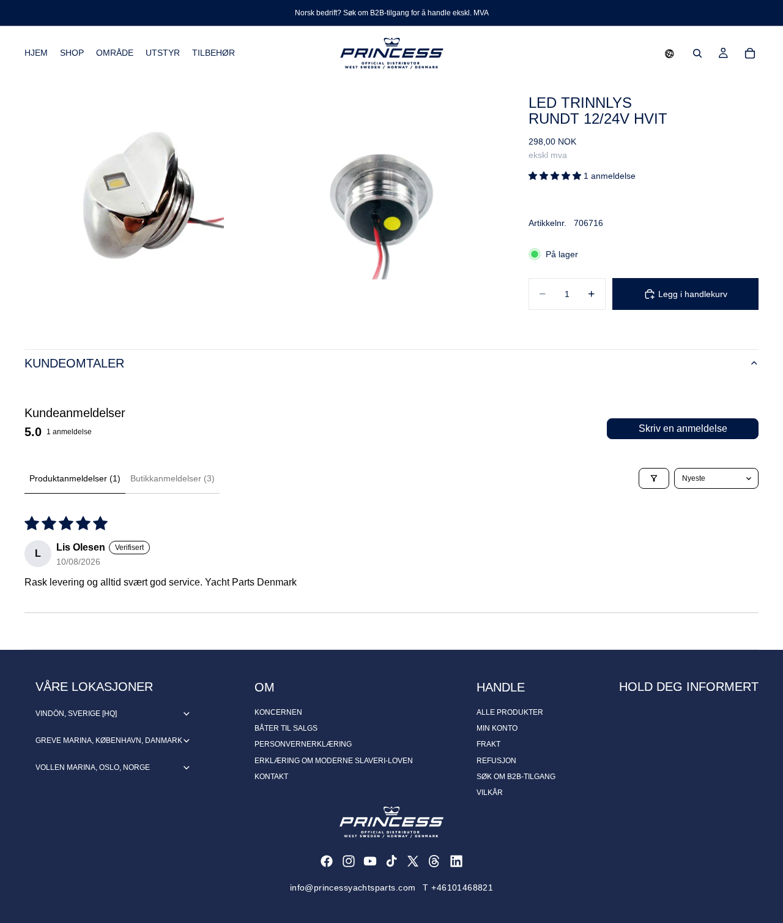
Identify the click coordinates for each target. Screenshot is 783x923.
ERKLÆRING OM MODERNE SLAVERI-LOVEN (333, 760)
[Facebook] (326, 861)
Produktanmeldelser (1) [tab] (75, 478)
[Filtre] (654, 478)
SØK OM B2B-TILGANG (516, 776)
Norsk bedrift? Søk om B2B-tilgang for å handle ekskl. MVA (392, 13)
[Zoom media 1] (142, 198)
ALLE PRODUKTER (510, 712)
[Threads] (434, 861)
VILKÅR (490, 792)
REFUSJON (496, 760)
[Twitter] (413, 861)
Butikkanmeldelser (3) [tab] (172, 478)
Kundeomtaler (74, 363)
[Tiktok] (391, 861)
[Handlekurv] (750, 53)
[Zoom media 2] (381, 198)
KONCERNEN (278, 712)
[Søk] (697, 53)
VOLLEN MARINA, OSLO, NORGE (92, 767)
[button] (669, 53)
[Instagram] (348, 861)
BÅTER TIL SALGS (285, 728)
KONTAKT (271, 776)
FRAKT (488, 744)
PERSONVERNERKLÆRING (303, 744)
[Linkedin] (456, 861)
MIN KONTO (497, 728)
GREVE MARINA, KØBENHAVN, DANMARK (108, 740)
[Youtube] (370, 861)
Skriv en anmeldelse (683, 428)
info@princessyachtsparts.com (353, 887)
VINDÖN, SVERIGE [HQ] (76, 713)
